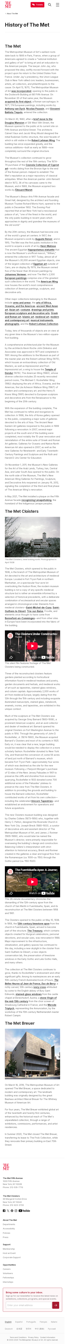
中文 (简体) (39, 1329)
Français (43, 1322)
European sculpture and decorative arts (27, 313)
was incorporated (21, 91)
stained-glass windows (29, 994)
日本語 (19, 1329)
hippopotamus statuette (41, 249)
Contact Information (47, 1337)
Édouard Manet (23, 189)
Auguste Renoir (43, 239)
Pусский (52, 1329)
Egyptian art (40, 263)
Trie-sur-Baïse (35, 611)
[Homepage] (8, 5)
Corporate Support (12, 1257)
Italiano (54, 1322)
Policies (6, 1233)
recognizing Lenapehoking (36, 500)
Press (5, 1237)
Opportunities (9, 1265)
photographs (12, 324)
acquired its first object (18, 101)
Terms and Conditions (18, 1337)
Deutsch (9, 1329)
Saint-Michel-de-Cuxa (38, 607)
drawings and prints (42, 309)
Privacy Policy (33, 1337)
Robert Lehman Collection (43, 324)
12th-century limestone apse (34, 923)
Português (31, 1322)
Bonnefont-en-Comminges (20, 618)
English (8, 1322)
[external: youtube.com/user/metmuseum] (24, 1210)
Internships (8, 1282)
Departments (9, 1224)
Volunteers (8, 1273)
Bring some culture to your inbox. (24, 1292)
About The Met (10, 1220)
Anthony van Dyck (15, 108)
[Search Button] (49, 4)
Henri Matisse (48, 246)
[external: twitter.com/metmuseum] (8, 1210)
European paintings (16, 278)
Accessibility (9, 1228)
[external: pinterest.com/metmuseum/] (12, 1210)
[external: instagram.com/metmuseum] (16, 1210)
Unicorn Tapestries (42, 801)
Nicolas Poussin (35, 108)
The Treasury (34, 930)
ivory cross (39, 987)
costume (25, 309)
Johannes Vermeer (15, 274)
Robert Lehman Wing (43, 140)
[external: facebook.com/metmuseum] (4, 1210)
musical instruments (42, 320)
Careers (7, 1269)
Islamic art (28, 316)
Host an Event (9, 1253)
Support (6, 1244)
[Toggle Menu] (57, 4)
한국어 (28, 1329)
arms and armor (22, 302)
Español (19, 1322)
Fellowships (8, 1277)
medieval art (42, 316)
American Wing (49, 281)
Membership (9, 1249)
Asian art (14, 309)
